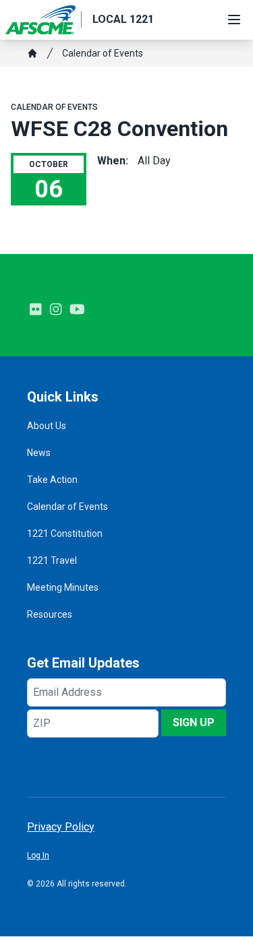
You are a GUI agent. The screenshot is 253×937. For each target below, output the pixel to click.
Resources (49, 614)
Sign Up (194, 722)
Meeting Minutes (63, 587)
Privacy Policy (60, 826)
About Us (46, 425)
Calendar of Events (102, 53)
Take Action (52, 479)
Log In (38, 855)
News (39, 452)
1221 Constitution (65, 533)
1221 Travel (52, 560)
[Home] (32, 53)
